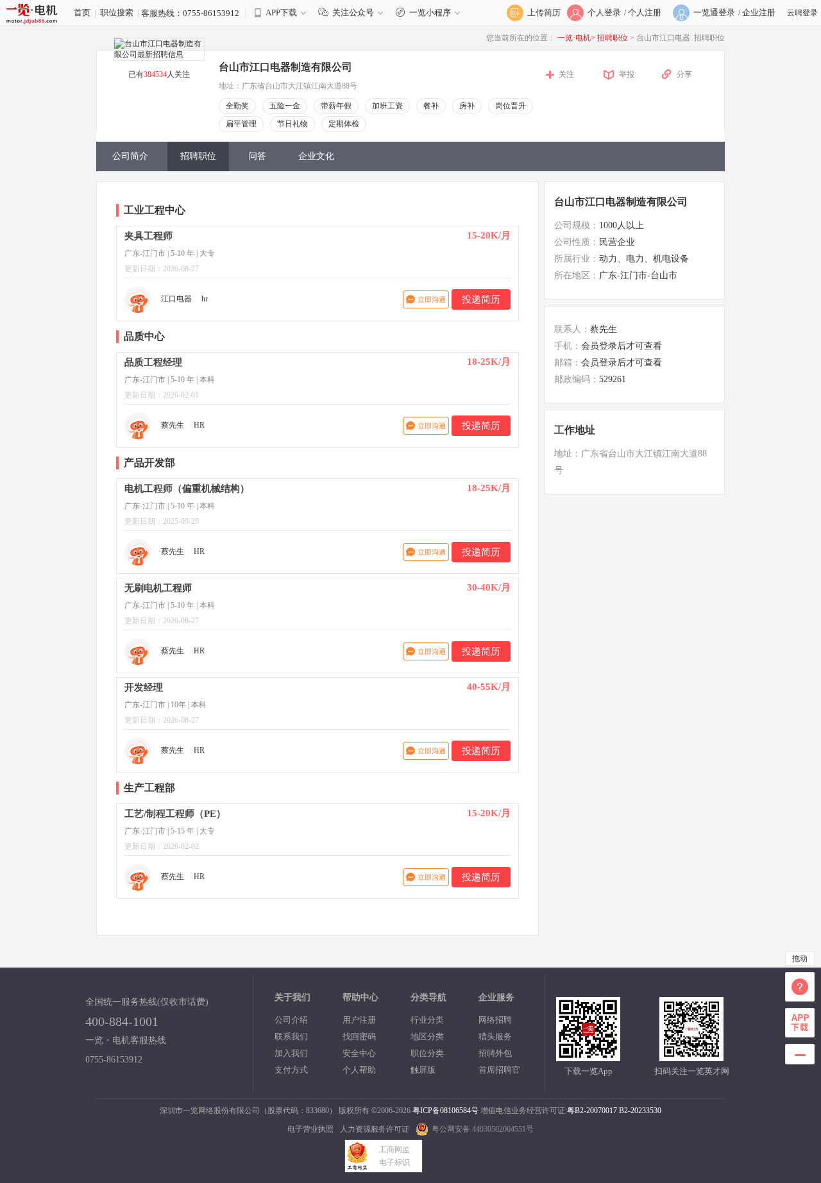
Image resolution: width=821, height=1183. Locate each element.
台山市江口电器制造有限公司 (621, 201)
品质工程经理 (153, 362)
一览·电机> (576, 37)
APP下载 (281, 12)
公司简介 (130, 156)
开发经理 (143, 687)
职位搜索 (116, 12)
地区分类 (427, 1036)
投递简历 (481, 299)
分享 (684, 74)
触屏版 (423, 1070)
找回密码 (359, 1036)
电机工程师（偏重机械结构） (187, 488)
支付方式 (291, 1070)
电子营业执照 (310, 1129)
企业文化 (316, 156)
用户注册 (359, 1020)
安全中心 (359, 1053)
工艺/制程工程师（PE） (175, 814)
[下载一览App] (588, 1056)
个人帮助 (359, 1070)
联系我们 (291, 1036)
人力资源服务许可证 (374, 1129)
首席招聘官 (499, 1070)
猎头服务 (495, 1036)
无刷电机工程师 (158, 588)
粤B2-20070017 (592, 1110)
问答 (257, 156)
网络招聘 (495, 1020)
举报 (626, 74)
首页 (82, 12)
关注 (566, 74)
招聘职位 (613, 37)
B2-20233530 (640, 1110)
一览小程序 (430, 12)
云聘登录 (802, 12)
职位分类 (427, 1053)
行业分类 (427, 1020)
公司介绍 (291, 1020)
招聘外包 (495, 1053)
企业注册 (758, 12)
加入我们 (291, 1053)
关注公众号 (353, 12)
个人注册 (644, 12)
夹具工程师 (148, 236)
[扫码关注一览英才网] (691, 1056)
